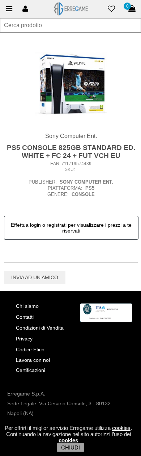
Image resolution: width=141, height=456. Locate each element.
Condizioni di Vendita (40, 328)
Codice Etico (30, 349)
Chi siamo (27, 306)
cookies (121, 428)
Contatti (25, 317)
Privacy (24, 339)
